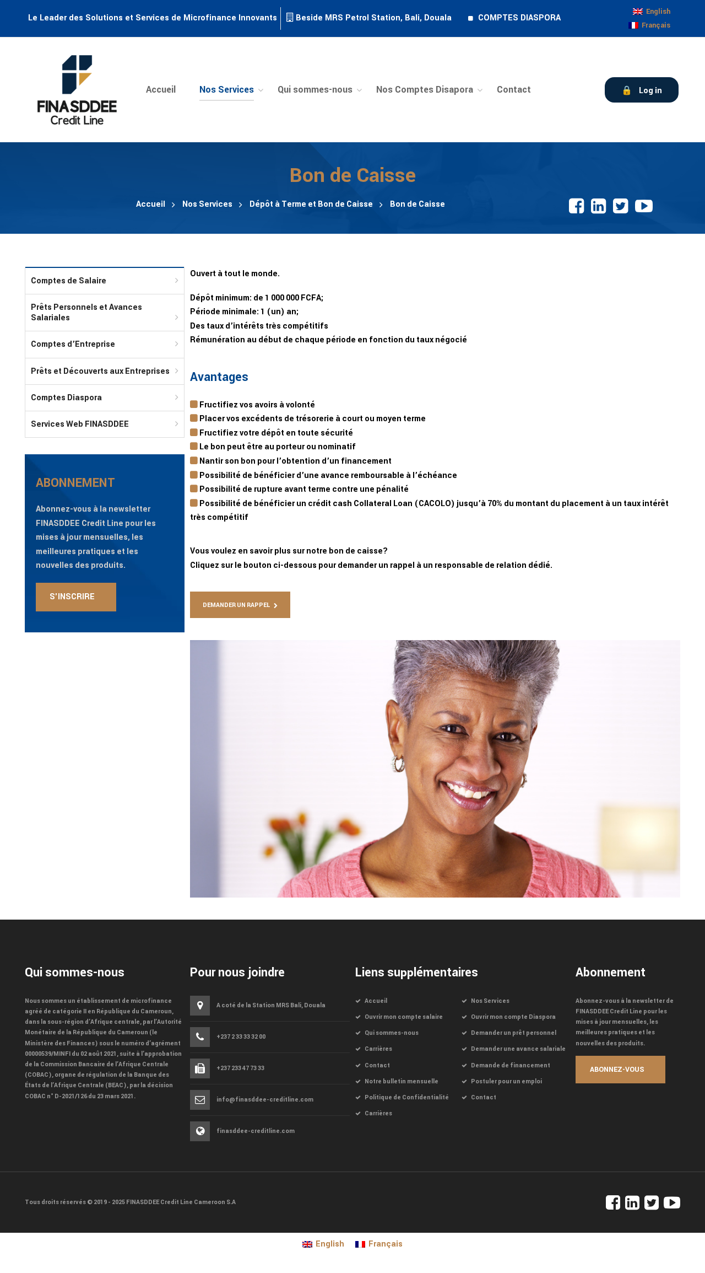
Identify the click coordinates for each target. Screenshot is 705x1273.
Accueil (150, 204)
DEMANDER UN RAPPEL (236, 605)
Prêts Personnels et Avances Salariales (86, 312)
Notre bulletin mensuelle (401, 1081)
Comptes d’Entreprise (73, 344)
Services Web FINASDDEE (80, 424)
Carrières (378, 1049)
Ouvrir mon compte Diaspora (513, 1017)
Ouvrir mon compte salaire (404, 1017)
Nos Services (207, 204)
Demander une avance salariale (518, 1049)
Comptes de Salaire (68, 281)
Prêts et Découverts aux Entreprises (100, 371)
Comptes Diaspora (66, 398)
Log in (650, 90)
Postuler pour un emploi (506, 1081)
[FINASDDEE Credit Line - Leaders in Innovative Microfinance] (77, 89)
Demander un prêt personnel (513, 1033)
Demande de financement (510, 1065)
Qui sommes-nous (392, 1033)
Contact (377, 1065)
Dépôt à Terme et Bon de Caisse (311, 204)
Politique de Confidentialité (407, 1097)
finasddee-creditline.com (255, 1131)
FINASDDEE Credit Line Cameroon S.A (181, 1202)
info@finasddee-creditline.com (264, 1100)
